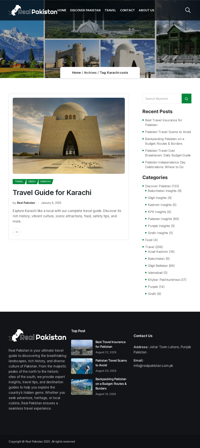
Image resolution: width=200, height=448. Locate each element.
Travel (110, 10)
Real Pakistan (26, 202)
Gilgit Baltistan (158, 266)
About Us (146, 10)
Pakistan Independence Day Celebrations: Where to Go (165, 164)
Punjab (153, 287)
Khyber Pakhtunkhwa (163, 280)
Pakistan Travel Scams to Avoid (168, 132)
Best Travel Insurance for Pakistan (163, 122)
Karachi (45, 181)
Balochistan (156, 259)
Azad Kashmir (158, 252)
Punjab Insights (159, 226)
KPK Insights (157, 212)
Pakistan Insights (160, 219)
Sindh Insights (158, 233)
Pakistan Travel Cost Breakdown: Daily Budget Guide (168, 153)
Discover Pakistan (85, 10)
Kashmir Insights (160, 205)
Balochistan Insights (162, 191)
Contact (127, 10)
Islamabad (155, 273)
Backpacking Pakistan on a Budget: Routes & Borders (164, 141)
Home (61, 10)
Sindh (32, 181)
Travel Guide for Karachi (52, 192)
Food (148, 240)
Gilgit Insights (157, 198)
